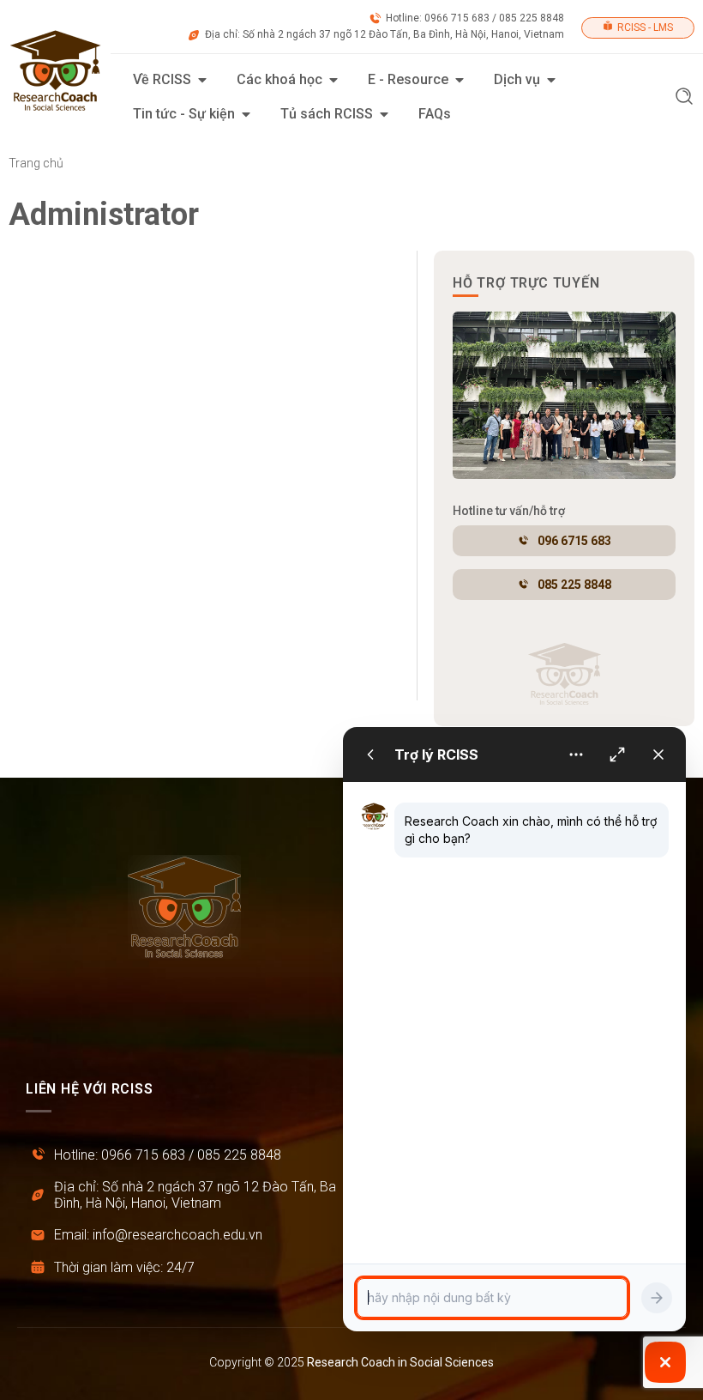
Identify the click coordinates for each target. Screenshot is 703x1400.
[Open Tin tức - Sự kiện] (246, 114)
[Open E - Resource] (459, 80)
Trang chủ (36, 163)
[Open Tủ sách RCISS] (384, 114)
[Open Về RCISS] (202, 80)
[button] (684, 98)
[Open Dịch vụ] (551, 80)
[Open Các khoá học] (333, 80)
